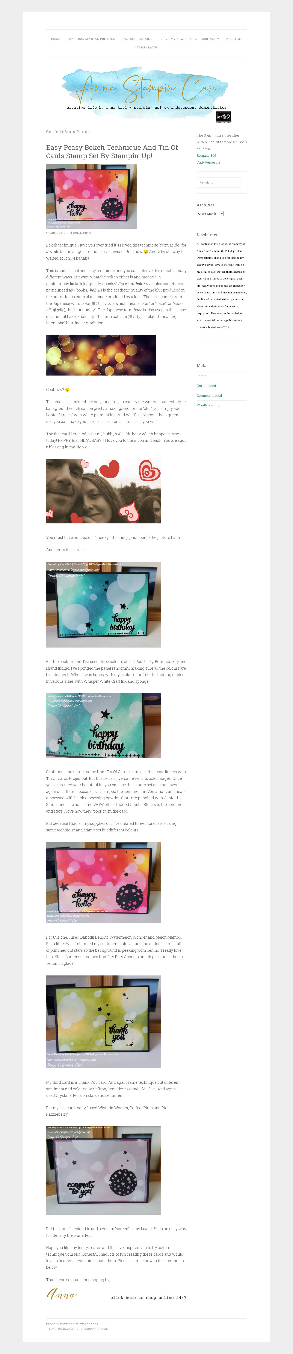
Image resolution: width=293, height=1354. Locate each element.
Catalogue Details (136, 39)
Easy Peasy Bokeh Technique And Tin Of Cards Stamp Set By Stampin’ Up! (112, 151)
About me (234, 39)
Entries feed (206, 385)
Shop (69, 39)
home (55, 39)
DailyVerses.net (209, 162)
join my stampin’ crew (96, 39)
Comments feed (209, 395)
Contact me (212, 39)
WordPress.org (208, 405)
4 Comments (80, 233)
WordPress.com (96, 1328)
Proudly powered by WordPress (72, 1324)
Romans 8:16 (206, 155)
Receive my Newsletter (177, 39)
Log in (202, 376)
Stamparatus (146, 47)
